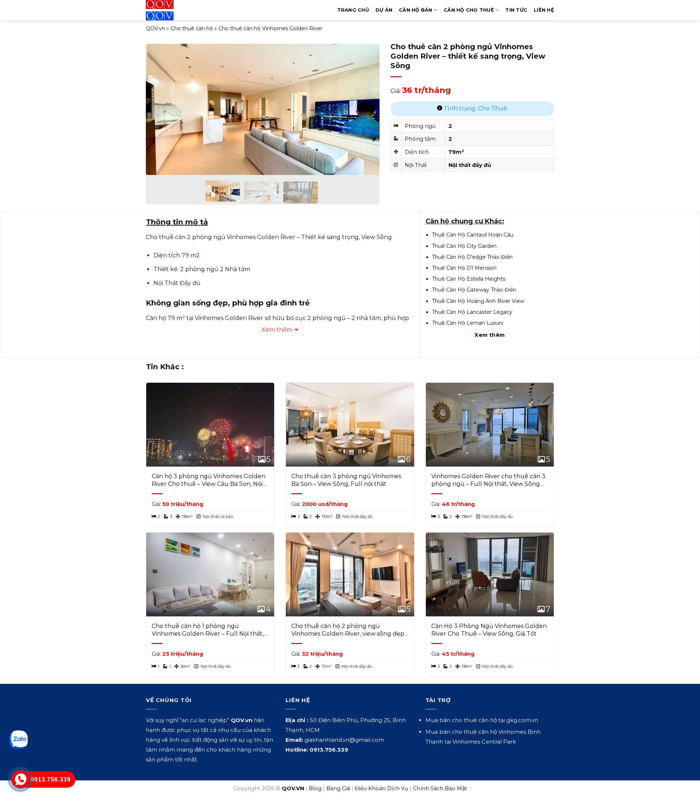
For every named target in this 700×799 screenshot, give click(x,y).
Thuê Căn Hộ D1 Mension (464, 268)
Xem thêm (276, 329)
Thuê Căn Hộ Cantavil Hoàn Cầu (472, 234)
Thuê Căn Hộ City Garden (464, 246)
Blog (315, 788)
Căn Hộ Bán (415, 10)
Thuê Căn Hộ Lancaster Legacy (472, 312)
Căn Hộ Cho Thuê (469, 10)
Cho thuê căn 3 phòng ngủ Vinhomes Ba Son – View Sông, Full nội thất (346, 480)
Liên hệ (544, 10)
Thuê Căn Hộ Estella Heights (468, 279)
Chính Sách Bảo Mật (440, 788)
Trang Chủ (353, 10)
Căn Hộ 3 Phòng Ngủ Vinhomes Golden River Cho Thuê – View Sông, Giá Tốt (489, 630)
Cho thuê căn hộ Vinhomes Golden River (270, 28)
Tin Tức (516, 10)
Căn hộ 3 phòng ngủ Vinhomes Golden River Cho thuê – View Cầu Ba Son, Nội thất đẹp (208, 480)
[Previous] (159, 104)
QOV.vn (155, 28)
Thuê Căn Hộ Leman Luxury (467, 323)
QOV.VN (293, 788)
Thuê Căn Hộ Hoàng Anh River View (478, 301)
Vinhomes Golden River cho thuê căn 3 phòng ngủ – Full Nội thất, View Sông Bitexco (488, 480)
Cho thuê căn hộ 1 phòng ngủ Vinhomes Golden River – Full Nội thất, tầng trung (208, 630)
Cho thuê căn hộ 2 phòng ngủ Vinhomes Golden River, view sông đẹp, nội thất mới (348, 630)
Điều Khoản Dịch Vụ (381, 788)
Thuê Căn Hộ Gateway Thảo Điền (474, 290)
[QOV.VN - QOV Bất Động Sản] (176, 10)
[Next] (365, 104)
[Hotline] (21, 779)
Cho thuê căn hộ (192, 28)
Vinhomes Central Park (484, 741)
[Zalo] (18, 739)
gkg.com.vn (522, 720)
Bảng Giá (338, 788)
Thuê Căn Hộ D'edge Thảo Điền (472, 257)
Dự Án (384, 10)
